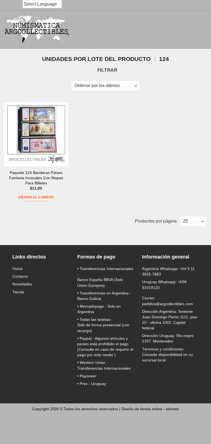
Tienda (18, 292)
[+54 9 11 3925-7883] (18, 5)
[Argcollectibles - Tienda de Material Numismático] (37, 30)
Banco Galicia (89, 298)
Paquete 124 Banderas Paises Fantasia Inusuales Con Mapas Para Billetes (36, 177)
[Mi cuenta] (176, 30)
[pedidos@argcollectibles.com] (7, 5)
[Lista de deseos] (188, 30)
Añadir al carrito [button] (36, 197)
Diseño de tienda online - (150, 409)
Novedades (22, 284)
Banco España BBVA (95, 279)
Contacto (20, 276)
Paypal (85, 338)
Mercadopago (92, 306)
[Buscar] (152, 30)
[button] (164, 30)
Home (17, 268)
